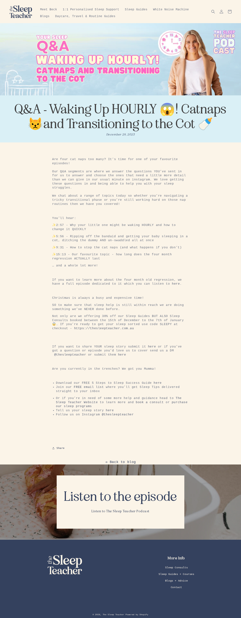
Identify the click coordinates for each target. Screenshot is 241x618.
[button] (213, 12)
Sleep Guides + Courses (176, 574)
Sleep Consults (176, 567)
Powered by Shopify (137, 615)
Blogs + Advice (176, 580)
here (176, 284)
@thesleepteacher (70, 355)
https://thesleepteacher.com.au (104, 328)
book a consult (150, 402)
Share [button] (60, 448)
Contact (176, 587)
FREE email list (89, 387)
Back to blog (123, 462)
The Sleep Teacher (113, 615)
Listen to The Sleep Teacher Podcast (120, 511)
